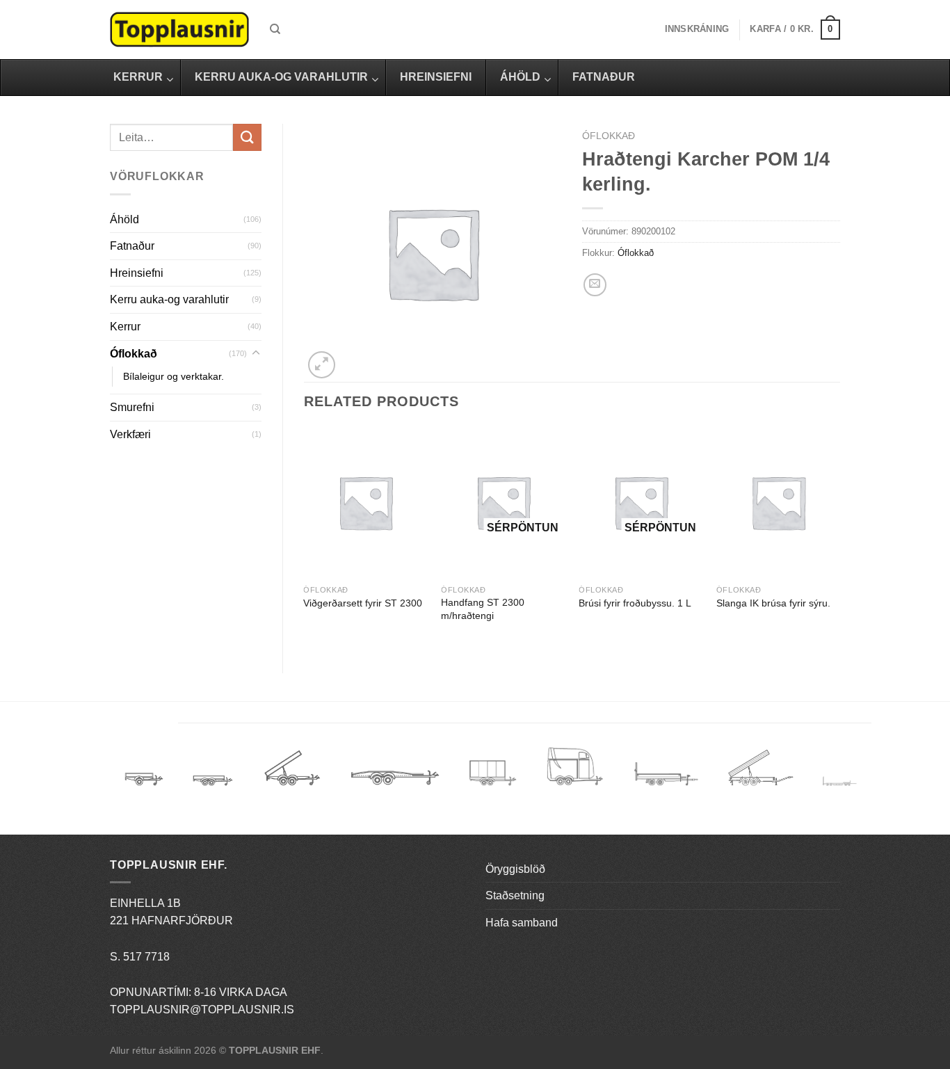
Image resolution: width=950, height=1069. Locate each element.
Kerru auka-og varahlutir (169, 299)
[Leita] (275, 29)
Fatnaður (132, 246)
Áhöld (124, 219)
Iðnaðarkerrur (760, 773)
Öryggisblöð (515, 869)
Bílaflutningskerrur (395, 773)
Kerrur (125, 326)
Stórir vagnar (840, 782)
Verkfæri (130, 434)
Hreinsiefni (136, 273)
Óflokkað (133, 354)
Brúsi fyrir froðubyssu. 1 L (635, 603)
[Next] (839, 538)
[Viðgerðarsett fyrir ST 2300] (365, 502)
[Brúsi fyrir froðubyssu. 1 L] (640, 502)
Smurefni (132, 407)
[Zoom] (321, 364)
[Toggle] (255, 353)
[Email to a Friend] (594, 284)
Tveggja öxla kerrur (213, 790)
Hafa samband (521, 923)
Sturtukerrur (292, 773)
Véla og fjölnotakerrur (666, 782)
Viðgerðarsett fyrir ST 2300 (362, 603)
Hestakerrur (575, 773)
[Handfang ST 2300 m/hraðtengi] (503, 502)
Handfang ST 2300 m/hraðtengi (482, 609)
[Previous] (304, 538)
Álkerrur (143, 773)
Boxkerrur (493, 773)
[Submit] (247, 137)
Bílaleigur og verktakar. (173, 376)
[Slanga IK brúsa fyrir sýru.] (778, 502)
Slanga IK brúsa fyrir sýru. (773, 603)
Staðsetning (515, 895)
